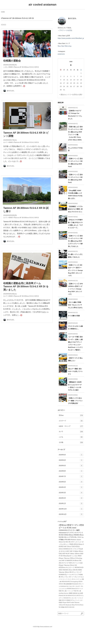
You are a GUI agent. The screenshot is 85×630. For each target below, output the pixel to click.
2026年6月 (70, 455)
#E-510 (61, 535)
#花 (75, 591)
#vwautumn (75, 584)
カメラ (71, 432)
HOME (3, 12)
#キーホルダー (77, 586)
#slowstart (62, 532)
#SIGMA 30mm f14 (72, 588)
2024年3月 (70, 493)
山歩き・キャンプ (71, 427)
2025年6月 (70, 461)
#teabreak (68, 605)
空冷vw (71, 416)
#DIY (67, 551)
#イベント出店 (78, 563)
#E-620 (66, 598)
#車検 (60, 602)
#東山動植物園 (67, 584)
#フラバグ (65, 563)
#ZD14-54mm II (78, 544)
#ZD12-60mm (68, 535)
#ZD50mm (66, 549)
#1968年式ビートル (65, 574)
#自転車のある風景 (77, 593)
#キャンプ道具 (68, 544)
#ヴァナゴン (71, 530)
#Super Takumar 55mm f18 (68, 565)
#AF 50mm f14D (69, 546)
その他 (71, 443)
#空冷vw (62, 525)
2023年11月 (70, 515)
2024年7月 (70, 477)
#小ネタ (63, 551)
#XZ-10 (64, 600)
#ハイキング (75, 549)
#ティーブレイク (74, 577)
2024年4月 (70, 488)
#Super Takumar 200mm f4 (68, 558)
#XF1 (71, 563)
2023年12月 (70, 510)
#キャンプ (67, 537)
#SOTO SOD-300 (69, 607)
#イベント (79, 532)
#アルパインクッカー (77, 600)
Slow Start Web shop (64, 46)
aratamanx (61, 54)
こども (70, 438)
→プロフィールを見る (65, 30)
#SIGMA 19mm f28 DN (70, 570)
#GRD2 (61, 546)
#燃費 (70, 593)
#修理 (78, 530)
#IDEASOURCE (66, 581)
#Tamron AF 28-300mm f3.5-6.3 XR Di (17, 18)
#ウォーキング (76, 572)
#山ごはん (69, 586)
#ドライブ (75, 574)
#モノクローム (79, 537)
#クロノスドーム (76, 579)
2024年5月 (70, 482)
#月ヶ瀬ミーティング (68, 591)
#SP (63, 553)
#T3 (72, 537)
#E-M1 (69, 528)
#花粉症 (68, 600)
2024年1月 (70, 504)
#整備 (62, 607)
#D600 (3, 25)
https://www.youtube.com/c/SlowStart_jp (71, 38)
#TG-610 (67, 539)
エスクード (70, 421)
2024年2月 (70, 499)
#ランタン (71, 598)
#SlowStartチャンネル (70, 556)
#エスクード (70, 567)
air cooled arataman (42, 4)
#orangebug (74, 581)
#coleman (63, 586)
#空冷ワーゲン (72, 525)
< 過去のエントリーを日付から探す (70, 94)
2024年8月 (70, 472)
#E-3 (70, 542)
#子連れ (61, 539)
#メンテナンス (71, 532)
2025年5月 (70, 466)
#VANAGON (63, 530)
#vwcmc (66, 593)
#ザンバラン (65, 577)
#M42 (79, 556)
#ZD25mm (62, 567)
